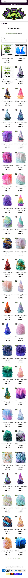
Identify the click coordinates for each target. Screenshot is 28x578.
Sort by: (3, 38)
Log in (8, 4)
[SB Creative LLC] (14, 14)
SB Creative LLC (11, 566)
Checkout (19, 4)
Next (19, 558)
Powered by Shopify (19, 566)
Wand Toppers (14, 28)
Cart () (14, 4)
